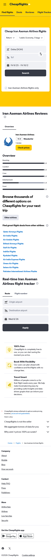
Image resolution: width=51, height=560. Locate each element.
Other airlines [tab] (10, 217)
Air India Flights (10, 236)
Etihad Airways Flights (13, 243)
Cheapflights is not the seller (17, 421)
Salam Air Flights (10, 267)
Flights (18, 443)
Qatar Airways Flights (13, 232)
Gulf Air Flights (10, 247)
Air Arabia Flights (11, 239)
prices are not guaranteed (20, 413)
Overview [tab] (9, 126)
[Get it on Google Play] (9, 535)
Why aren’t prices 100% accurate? (20, 431)
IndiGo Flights (9, 251)
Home (10, 443)
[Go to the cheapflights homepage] (20, 4)
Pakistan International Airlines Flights (20, 271)
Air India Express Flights (14, 259)
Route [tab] (7, 293)
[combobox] (28, 302)
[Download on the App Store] (26, 535)
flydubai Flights (10, 255)
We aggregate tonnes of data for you (21, 426)
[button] (5, 4)
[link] (24, 147)
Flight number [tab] (21, 293)
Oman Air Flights (10, 263)
